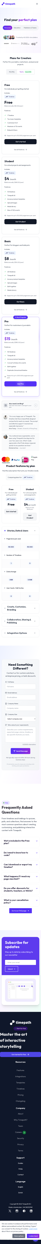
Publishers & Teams (30, 28)
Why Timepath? (20, 1120)
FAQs (21, 1169)
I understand (33, 1236)
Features (20, 1070)
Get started (11, 511)
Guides (20, 1163)
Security (20, 1138)
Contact (21, 1175)
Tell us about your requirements (18, 725)
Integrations (20, 1076)
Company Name (13, 704)
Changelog (20, 1101)
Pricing (20, 1095)
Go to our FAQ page (19, 911)
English (20, 1187)
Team (20, 1126)
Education (17, 28)
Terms (20, 1150)
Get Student (30, 516)
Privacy (20, 1144)
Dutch (20, 1193)
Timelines (21, 1089)
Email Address (12, 693)
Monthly (12, 72)
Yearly (25, 72)
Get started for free (19, 1054)
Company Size (12, 714)
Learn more (33, 1229)
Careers (18, 1132)
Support (20, 1157)
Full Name (11, 682)
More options (19, 1236)
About (20, 1114)
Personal (8, 28)
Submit (10, 969)
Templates (20, 1082)
